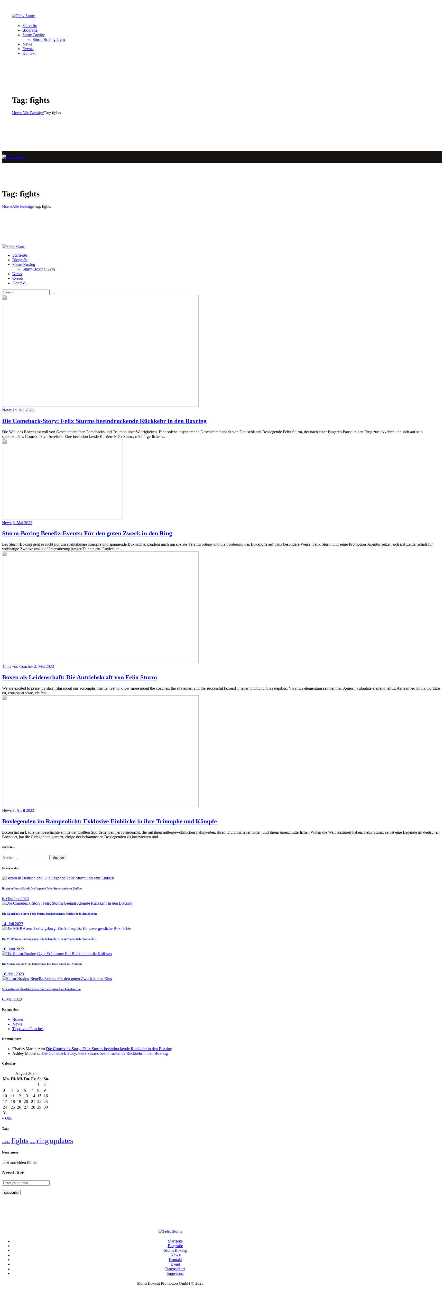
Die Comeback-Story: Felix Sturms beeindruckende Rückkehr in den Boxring (104, 421)
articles (6, 1142)
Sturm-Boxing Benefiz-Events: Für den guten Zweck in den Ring (87, 533)
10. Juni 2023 (13, 949)
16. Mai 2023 (13, 974)
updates (61, 1140)
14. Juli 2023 (23, 410)
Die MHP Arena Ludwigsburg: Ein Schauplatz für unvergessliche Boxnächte (49, 938)
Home (17, 113)
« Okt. (7, 1118)
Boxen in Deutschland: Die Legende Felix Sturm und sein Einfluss (42, 888)
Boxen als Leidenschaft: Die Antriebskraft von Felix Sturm (79, 677)
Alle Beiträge (33, 113)
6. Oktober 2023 (15, 898)
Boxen (17, 1019)
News (7, 410)
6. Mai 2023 (22, 522)
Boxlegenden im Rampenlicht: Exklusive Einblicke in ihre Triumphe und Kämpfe (109, 821)
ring (42, 1140)
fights (20, 1140)
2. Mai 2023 (44, 666)
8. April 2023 (23, 810)
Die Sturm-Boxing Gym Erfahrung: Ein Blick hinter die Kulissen (42, 963)
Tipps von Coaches (17, 666)
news (32, 1142)
